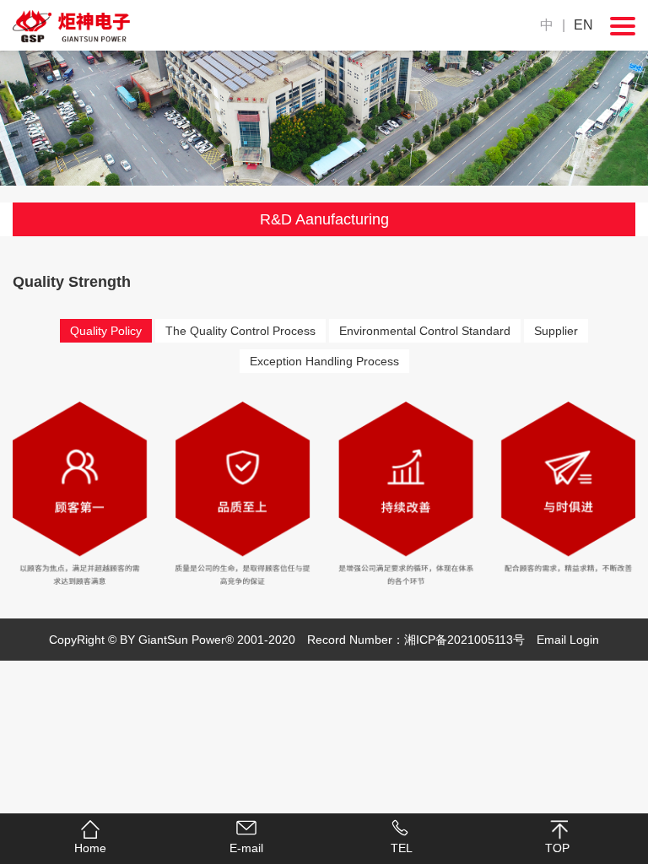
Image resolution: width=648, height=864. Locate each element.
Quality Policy (106, 331)
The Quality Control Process (240, 331)
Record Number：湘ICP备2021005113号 (416, 639)
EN (583, 25)
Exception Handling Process (324, 361)
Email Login (568, 639)
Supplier (556, 331)
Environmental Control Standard (424, 331)
